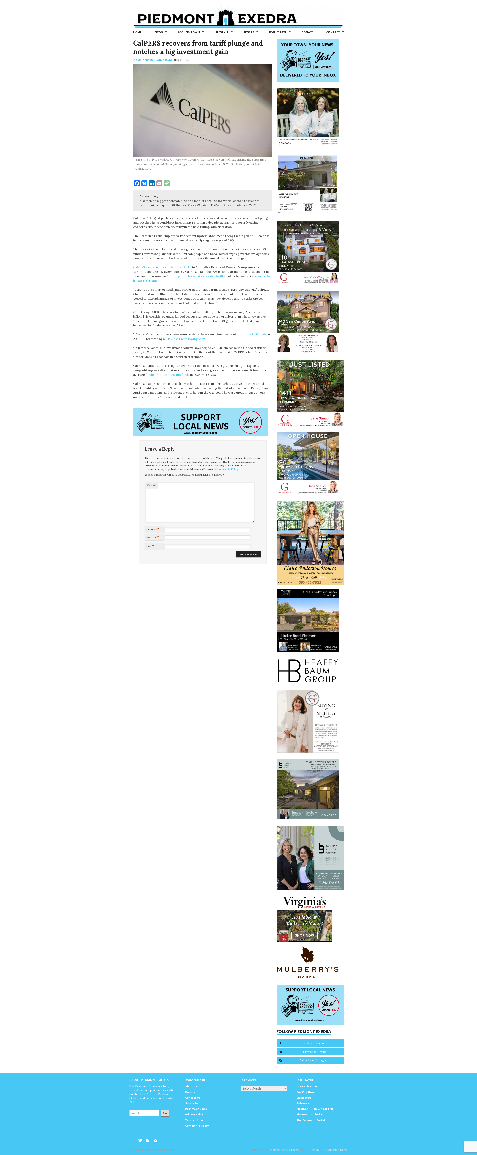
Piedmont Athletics (309, 1114)
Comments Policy (228, 469)
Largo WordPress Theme (283, 1149)
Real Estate (278, 32)
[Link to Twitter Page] (141, 1138)
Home (137, 32)
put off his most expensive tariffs (201, 276)
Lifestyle (222, 32)
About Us (191, 1086)
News (159, 32)
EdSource (302, 1103)
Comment (151, 485)
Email (150, 545)
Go (165, 1113)
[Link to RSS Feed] (156, 1138)
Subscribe (191, 1103)
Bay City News (305, 1092)
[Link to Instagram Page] (149, 1138)
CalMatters (304, 1097)
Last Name (152, 536)
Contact (333, 32)
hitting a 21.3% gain (253, 334)
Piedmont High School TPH (314, 1109)
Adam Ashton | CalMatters (152, 60)
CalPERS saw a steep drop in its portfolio (162, 267)
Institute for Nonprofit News (329, 1149)
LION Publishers (307, 1086)
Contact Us (192, 1097)
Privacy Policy (194, 1114)
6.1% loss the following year (185, 339)
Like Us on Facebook (314, 1043)
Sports (249, 32)
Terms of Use (194, 1120)
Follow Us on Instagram (314, 1060)
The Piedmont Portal (310, 1120)
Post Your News (196, 1109)
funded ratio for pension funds (167, 374)
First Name (152, 529)
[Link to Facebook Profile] (133, 1138)
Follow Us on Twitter (314, 1052)
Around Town (189, 32)
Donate (307, 32)
